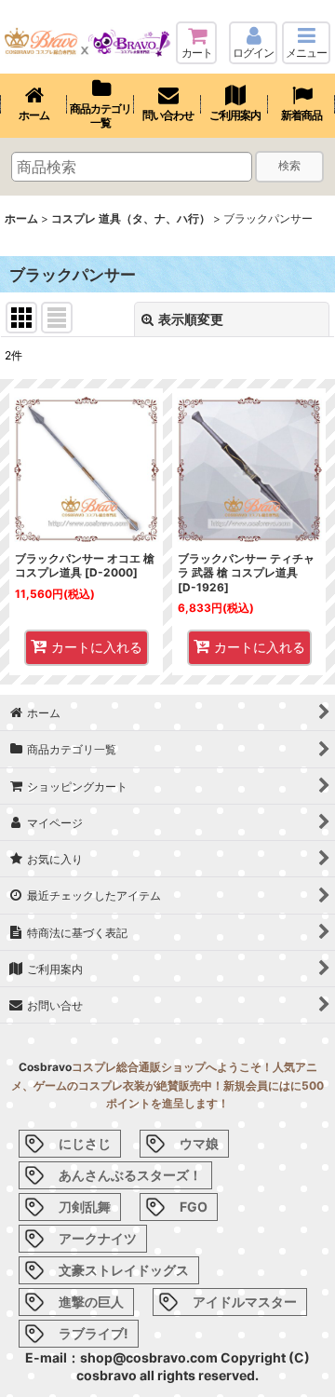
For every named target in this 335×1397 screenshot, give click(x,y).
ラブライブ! (93, 1333)
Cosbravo (45, 1067)
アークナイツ (98, 1238)
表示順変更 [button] (190, 319)
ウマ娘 (199, 1143)
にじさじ (85, 1143)
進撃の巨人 (91, 1301)
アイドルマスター (245, 1301)
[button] (306, 42)
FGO (194, 1206)
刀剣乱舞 (85, 1206)
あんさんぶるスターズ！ (130, 1175)
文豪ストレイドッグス (124, 1270)
